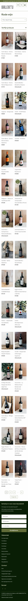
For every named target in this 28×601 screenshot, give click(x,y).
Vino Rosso (3, 546)
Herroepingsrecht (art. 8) (6, 581)
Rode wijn (7, 14)
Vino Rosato (4, 543)
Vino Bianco (4, 540)
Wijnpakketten (4, 561)
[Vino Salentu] (7, 6)
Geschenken (4, 556)
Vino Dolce (3, 548)
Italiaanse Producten (5, 554)
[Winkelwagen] (25, 5)
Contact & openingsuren (6, 571)
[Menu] (18, 5)
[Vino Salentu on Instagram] (5, 588)
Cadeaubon (3, 559)
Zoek (2, 568)
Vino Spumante (4, 538)
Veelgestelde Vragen (6, 573)
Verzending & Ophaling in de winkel (8, 576)
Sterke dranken (4, 551)
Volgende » (14, 497)
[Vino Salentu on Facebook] (2, 588)
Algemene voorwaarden (6, 579)
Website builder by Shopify (7, 597)
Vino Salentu (7, 593)
